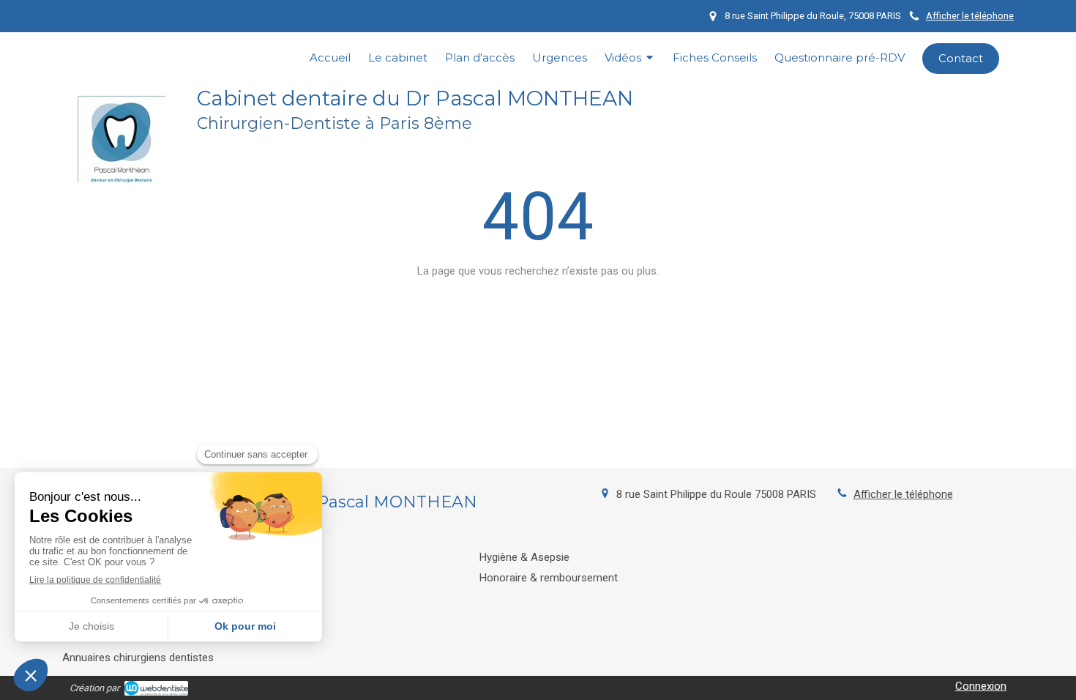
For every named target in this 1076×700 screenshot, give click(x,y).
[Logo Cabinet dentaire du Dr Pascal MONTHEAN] (122, 180)
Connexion (980, 686)
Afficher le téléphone (970, 15)
